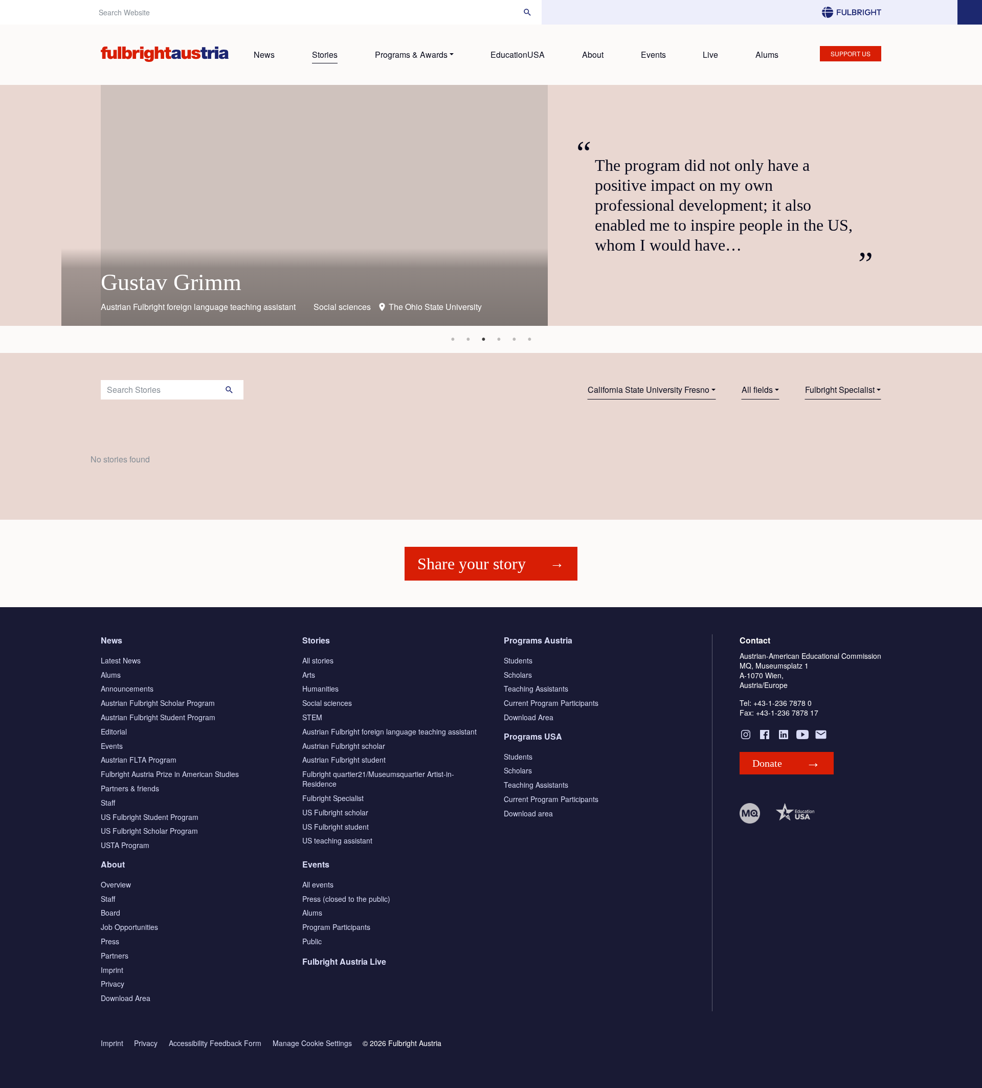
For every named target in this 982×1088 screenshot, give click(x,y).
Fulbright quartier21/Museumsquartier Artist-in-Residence (378, 779)
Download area (528, 813)
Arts (308, 675)
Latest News (121, 660)
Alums (766, 54)
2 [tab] (468, 339)
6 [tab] (529, 339)
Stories (325, 54)
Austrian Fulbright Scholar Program (158, 703)
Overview (116, 884)
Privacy (112, 984)
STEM (312, 717)
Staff (108, 802)
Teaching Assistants (536, 688)
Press (110, 941)
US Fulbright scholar (335, 812)
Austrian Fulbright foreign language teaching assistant (389, 731)
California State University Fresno (648, 389)
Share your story (471, 563)
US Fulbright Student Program (149, 817)
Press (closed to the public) (346, 899)
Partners (114, 955)
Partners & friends (130, 788)
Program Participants (336, 927)
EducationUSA (517, 54)
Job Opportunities (129, 927)
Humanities (320, 688)
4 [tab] (499, 339)
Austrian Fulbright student (344, 759)
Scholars (518, 675)
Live (710, 54)
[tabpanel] (491, 205)
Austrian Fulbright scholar (343, 746)
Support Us (851, 53)
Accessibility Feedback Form (215, 1043)
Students (518, 660)
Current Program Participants (551, 703)
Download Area (528, 717)
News (264, 54)
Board (110, 912)
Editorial (114, 731)
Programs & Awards (411, 54)
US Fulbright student (335, 826)
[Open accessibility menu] (969, 12)
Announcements (127, 688)
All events (317, 884)
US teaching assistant (337, 840)
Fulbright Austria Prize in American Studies (170, 774)
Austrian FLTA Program (138, 759)
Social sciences (327, 703)
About (593, 54)
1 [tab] (453, 339)
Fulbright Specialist (840, 389)
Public (312, 941)
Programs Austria (538, 640)
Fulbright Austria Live (344, 961)
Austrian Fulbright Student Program (158, 717)
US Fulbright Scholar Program (149, 831)
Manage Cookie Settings (312, 1043)
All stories (317, 660)
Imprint (112, 970)
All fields (757, 389)
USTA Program (125, 845)
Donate (767, 763)
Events (653, 54)
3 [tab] (483, 339)
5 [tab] (514, 339)
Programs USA (533, 736)
